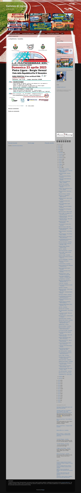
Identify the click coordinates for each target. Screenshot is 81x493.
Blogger (42, 489)
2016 (59, 390)
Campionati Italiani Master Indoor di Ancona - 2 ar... (65, 305)
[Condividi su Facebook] (32, 105)
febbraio (61, 376)
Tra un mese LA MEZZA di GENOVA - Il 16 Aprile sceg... (65, 277)
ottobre (60, 155)
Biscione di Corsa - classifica (64, 193)
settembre (61, 157)
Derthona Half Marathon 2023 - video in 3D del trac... (65, 338)
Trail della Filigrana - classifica (63, 439)
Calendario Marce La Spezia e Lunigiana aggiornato (65, 358)
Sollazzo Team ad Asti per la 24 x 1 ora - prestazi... (65, 189)
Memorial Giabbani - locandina (65, 326)
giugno (60, 162)
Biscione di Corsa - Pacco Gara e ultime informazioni (65, 237)
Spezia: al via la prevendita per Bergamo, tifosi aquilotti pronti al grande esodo (65, 470)
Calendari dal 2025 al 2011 (14, 33)
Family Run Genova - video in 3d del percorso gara (65, 219)
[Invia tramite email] (28, 105)
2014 (59, 393)
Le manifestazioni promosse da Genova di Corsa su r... (65, 240)
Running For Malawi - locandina (65, 294)
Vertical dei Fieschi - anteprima (65, 359)
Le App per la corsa (40, 33)
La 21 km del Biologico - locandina (66, 259)
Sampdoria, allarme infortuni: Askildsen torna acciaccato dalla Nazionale (64, 477)
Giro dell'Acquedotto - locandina (65, 371)
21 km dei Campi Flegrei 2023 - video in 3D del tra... (65, 343)
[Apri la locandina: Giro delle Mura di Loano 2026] (40, 26)
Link (62, 33)
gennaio (61, 378)
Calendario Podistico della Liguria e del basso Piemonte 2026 (64, 408)
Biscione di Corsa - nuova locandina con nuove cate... (65, 274)
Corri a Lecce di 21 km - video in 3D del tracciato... (65, 341)
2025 (59, 147)
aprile (60, 165)
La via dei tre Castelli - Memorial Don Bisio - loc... (65, 314)
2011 (59, 398)
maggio (60, 164)
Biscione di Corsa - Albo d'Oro (65, 226)
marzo (60, 167)
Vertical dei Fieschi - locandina (65, 318)
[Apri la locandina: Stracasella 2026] (63, 17)
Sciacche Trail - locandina (64, 308)
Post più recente (12, 143)
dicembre (61, 152)
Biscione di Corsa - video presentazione (64, 222)
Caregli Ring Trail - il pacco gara (65, 374)
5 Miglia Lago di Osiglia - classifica (63, 448)
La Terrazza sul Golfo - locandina (65, 330)
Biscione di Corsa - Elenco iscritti (65, 211)
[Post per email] (26, 105)
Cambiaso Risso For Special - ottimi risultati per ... (65, 302)
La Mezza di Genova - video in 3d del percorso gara (65, 217)
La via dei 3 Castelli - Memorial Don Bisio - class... (65, 244)
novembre (61, 154)
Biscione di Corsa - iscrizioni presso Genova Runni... (64, 328)
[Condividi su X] (31, 105)
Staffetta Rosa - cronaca (64, 324)
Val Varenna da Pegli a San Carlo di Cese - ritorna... (65, 369)
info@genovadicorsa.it (61, 87)
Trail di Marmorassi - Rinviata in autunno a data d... (65, 364)
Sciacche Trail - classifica (64, 184)
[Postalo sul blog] (29, 105)
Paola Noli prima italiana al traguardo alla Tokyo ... (64, 349)
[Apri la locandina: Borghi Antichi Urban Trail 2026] (18, 26)
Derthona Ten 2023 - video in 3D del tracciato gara (65, 335)
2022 (59, 380)
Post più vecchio (49, 143)
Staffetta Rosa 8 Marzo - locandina (66, 361)
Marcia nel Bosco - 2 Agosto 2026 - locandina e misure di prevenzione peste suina (64, 434)
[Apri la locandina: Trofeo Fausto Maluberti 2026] (40, 17)
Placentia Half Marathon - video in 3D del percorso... (65, 229)
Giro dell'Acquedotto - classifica (65, 351)
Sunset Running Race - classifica (65, 250)
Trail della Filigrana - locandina (63, 443)
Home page (31, 143)
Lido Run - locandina (63, 307)
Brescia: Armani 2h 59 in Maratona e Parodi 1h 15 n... (66, 266)
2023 (59, 151)
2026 (59, 146)
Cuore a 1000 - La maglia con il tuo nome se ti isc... (65, 214)
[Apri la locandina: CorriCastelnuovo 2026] (18, 17)
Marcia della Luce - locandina (62, 430)
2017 (59, 388)
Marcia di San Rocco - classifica (63, 453)
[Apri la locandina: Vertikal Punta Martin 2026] (63, 26)
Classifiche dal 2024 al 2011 (28, 33)
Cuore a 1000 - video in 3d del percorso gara (65, 253)
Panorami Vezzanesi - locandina (65, 241)
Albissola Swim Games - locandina (66, 320)
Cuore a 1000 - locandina (64, 355)
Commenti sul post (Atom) (17, 145)
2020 (59, 383)
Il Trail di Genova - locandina (64, 263)
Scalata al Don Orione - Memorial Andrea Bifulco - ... (65, 171)
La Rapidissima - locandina (64, 278)
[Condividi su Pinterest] (33, 105)
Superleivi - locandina (63, 287)
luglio (60, 160)
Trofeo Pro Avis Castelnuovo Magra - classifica (64, 182)
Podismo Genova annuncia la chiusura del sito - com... (65, 366)
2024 (59, 149)
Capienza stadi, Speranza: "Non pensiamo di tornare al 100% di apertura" (63, 473)
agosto (60, 159)
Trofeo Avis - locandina (63, 283)
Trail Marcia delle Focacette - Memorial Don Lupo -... (64, 322)
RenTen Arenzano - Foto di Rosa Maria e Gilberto (65, 234)
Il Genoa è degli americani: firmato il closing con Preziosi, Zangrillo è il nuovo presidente (65, 463)
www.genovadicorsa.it (65, 482)
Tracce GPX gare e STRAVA (53, 33)
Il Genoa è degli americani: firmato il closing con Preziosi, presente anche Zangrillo (64, 466)
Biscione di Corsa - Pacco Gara (65, 372)
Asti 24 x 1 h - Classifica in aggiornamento (64, 196)
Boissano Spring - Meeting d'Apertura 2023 (64, 247)
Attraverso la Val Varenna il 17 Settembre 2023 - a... (65, 281)
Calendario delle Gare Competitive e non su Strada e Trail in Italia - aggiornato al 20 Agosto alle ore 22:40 (64, 411)
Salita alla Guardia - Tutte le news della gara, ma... (65, 290)
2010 (59, 400)
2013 (59, 395)
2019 (59, 385)
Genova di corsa (16, 6)
